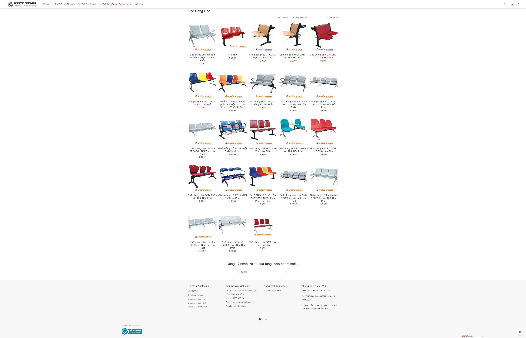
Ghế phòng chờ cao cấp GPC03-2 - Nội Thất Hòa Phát (202, 58)
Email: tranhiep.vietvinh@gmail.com (241, 302)
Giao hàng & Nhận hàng (236, 306)
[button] (47, 4)
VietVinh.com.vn (135, 326)
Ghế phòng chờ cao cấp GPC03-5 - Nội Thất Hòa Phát (202, 245)
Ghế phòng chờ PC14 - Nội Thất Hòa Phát (232, 196)
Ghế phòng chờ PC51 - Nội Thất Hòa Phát (263, 149)
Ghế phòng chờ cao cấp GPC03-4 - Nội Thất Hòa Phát (202, 151)
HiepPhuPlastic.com (272, 291)
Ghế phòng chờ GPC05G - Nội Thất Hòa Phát (293, 56)
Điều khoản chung (195, 295)
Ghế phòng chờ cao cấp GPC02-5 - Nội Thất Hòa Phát (324, 104)
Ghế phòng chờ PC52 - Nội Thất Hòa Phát (263, 243)
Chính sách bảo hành (197, 303)
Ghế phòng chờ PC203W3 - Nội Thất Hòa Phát (202, 196)
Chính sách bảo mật (196, 299)
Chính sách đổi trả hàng (198, 307)
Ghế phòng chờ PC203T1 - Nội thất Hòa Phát (202, 103)
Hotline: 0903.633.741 (235, 298)
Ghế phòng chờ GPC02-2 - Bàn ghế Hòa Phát (263, 103)
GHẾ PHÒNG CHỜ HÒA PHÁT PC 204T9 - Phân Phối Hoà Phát (263, 198)
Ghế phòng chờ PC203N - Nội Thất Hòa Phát (323, 149)
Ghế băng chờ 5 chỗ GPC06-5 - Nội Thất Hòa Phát (232, 245)
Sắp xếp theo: (282, 17)
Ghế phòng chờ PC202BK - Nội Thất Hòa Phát (293, 149)
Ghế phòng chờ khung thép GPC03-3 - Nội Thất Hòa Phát (323, 198)
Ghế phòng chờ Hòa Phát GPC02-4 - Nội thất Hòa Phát (293, 198)
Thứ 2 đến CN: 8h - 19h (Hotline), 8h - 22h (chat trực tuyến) (242, 292)
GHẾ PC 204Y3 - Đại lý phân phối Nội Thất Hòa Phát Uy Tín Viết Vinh (232, 104)
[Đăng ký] (284, 272)
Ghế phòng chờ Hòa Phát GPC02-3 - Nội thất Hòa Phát (293, 104)
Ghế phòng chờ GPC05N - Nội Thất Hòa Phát (324, 56)
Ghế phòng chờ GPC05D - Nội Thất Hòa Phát (263, 56)
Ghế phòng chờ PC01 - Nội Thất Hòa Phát (232, 149)
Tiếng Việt (469, 336)
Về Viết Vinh (193, 291)
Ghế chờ (232, 55)
